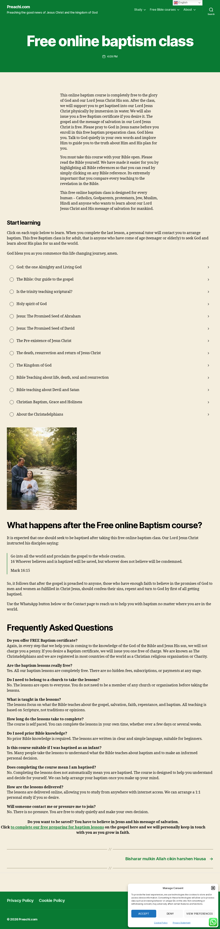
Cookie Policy (161, 922)
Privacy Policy (20, 900)
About (187, 9)
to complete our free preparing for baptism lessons (57, 827)
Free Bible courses (163, 9)
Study (138, 9)
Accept (143, 913)
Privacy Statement (181, 922)
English (183, 2)
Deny (170, 913)
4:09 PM (112, 56)
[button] (213, 888)
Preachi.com (18, 7)
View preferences (199, 913)
